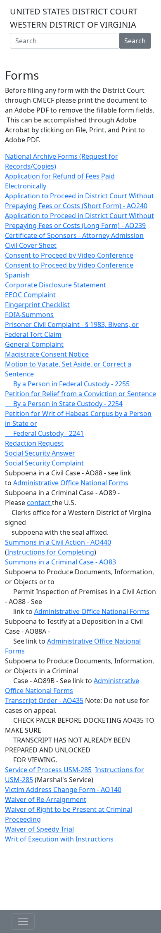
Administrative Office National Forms (70, 482)
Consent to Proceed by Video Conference (69, 255)
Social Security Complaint (44, 463)
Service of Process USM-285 (48, 769)
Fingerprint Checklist (37, 304)
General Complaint (34, 344)
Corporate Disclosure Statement (55, 284)
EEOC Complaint (30, 294)
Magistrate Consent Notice (47, 354)
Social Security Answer (40, 453)
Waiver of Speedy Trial (39, 829)
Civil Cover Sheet (31, 245)
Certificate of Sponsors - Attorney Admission (74, 235)
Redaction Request (34, 443)
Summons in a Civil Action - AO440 (58, 542)
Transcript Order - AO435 (44, 700)
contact (39, 502)
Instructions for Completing (50, 552)
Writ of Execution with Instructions (59, 839)
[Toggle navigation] (80, 57)
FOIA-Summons (29, 314)
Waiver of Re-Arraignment (45, 799)
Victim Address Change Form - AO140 (63, 789)
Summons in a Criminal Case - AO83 (60, 561)
